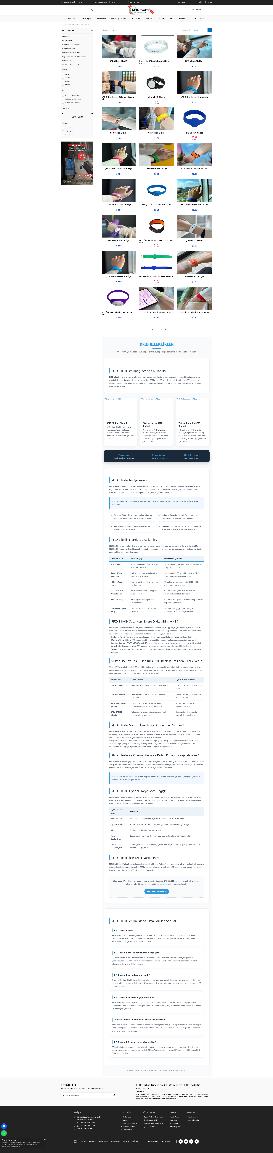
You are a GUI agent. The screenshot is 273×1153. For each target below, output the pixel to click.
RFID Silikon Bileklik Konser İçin (194, 205)
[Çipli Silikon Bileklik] (194, 226)
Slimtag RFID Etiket (68, 49)
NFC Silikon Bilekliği (194, 61)
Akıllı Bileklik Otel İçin (194, 276)
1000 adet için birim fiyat (73, 99)
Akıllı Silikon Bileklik (156, 133)
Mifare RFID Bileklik (156, 97)
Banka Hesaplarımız (130, 1123)
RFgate (67, 81)
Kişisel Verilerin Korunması (153, 1117)
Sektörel (148, 18)
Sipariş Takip (174, 1117)
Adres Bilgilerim (175, 1127)
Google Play (154, 1141)
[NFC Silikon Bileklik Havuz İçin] (194, 82)
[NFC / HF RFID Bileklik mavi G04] (156, 190)
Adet (64, 91)
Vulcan (67, 85)
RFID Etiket (72, 18)
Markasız (68, 78)
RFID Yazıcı (136, 18)
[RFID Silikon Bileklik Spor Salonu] (194, 298)
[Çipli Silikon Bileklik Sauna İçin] (119, 154)
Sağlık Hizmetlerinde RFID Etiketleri (74, 57)
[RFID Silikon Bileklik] (194, 118)
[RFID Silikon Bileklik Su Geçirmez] (156, 298)
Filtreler (65, 123)
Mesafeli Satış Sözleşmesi (153, 1123)
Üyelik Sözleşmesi (150, 1120)
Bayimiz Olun (134, 2)
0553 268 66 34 (102, 2)
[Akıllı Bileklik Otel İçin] (194, 262)
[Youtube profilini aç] (186, 1141)
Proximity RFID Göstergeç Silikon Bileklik (154, 62)
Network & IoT (184, 18)
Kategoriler (68, 30)
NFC (171, 18)
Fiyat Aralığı (66, 109)
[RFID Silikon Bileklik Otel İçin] (119, 190)
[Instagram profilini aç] (191, 1141)
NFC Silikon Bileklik (118, 133)
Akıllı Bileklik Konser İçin (156, 169)
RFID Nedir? (174, 1120)
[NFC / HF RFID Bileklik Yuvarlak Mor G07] (119, 298)
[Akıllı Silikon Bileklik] (156, 118)
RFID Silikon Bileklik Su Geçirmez (156, 312)
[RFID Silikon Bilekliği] (119, 46)
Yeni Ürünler (69, 131)
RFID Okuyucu (86, 18)
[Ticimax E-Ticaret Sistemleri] (136, 1150)
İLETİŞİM (200, 2)
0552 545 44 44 (86, 2)
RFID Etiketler (66, 37)
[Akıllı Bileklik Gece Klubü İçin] (194, 154)
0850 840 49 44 (119, 2)
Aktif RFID (161, 18)
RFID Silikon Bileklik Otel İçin (118, 205)
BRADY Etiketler (67, 61)
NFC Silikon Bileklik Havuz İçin (194, 97)
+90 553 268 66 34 (88, 1126)
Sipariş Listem (193, 1117)
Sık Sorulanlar (174, 1123)
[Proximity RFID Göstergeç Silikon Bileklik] (156, 46)
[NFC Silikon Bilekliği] (194, 46)
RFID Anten (101, 18)
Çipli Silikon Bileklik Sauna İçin (119, 169)
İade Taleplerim (193, 1120)
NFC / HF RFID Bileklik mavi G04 (156, 205)
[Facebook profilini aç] (181, 1141)
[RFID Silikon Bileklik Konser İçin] (194, 190)
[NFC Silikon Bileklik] (119, 118)
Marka (64, 69)
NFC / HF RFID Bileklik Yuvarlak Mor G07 (118, 313)
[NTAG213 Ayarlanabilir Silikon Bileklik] (156, 262)
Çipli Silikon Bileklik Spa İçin (118, 276)
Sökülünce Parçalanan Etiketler (73, 65)
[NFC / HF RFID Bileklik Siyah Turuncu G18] (156, 226)
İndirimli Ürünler (70, 128)
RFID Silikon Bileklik (194, 133)
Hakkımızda (127, 1117)
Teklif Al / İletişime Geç (156, 891)
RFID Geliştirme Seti (118, 18)
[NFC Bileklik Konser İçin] (119, 226)
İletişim (125, 1120)
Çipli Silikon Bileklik (194, 240)
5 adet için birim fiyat (72, 96)
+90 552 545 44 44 (88, 1122)
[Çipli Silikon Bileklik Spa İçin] (119, 262)
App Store (167, 1141)
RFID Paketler (200, 18)
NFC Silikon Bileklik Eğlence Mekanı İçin (118, 98)
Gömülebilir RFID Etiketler (70, 45)
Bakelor (67, 74)
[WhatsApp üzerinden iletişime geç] (4, 1133)
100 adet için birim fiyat (72, 103)
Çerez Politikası (149, 1127)
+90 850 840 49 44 (84, 1129)
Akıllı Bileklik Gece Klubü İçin (194, 169)
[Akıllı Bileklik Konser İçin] (156, 154)
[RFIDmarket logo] (140, 10)
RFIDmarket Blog (129, 1127)
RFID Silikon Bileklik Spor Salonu (194, 312)
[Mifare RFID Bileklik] (156, 82)
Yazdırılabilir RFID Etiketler (71, 53)
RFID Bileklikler (67, 41)
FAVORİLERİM (196, 9)
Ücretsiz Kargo (70, 135)
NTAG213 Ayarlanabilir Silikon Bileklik (156, 276)
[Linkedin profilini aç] (197, 1141)
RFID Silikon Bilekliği (119, 61)
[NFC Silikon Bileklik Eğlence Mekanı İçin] (119, 82)
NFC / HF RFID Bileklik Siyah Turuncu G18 (156, 241)
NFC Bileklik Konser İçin (118, 240)
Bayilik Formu (127, 1130)
